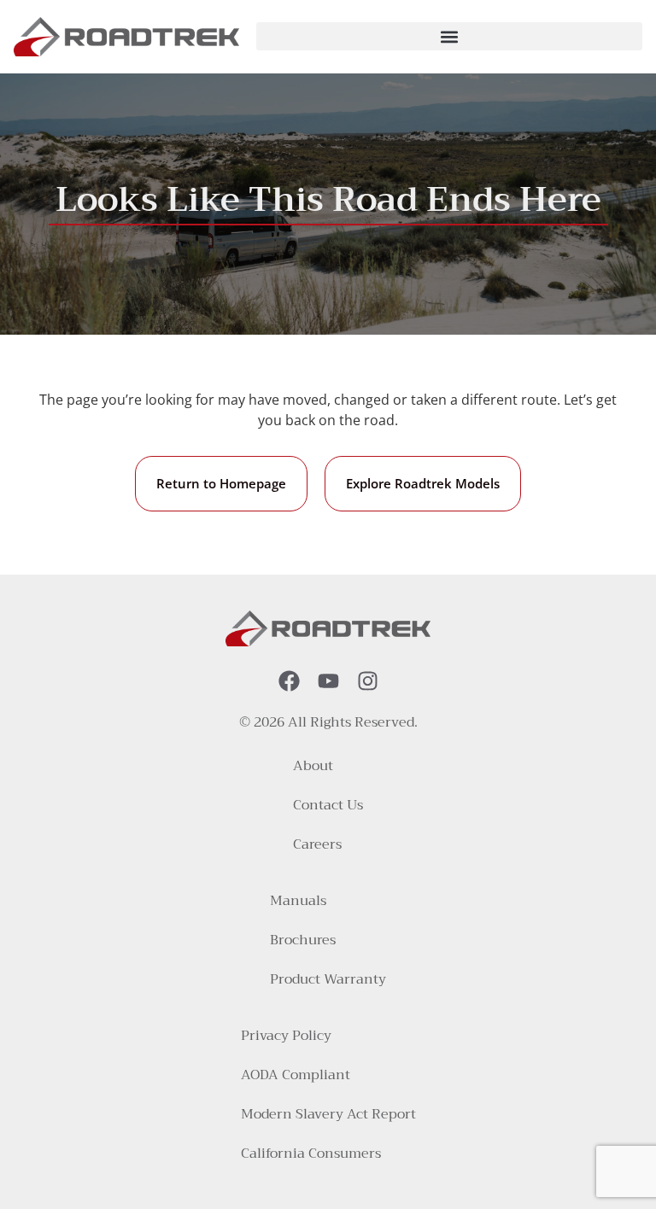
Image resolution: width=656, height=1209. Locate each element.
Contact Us (328, 805)
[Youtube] (328, 680)
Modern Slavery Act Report (328, 1114)
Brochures (303, 940)
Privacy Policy (286, 1036)
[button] (449, 36)
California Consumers (311, 1153)
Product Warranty (328, 979)
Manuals (298, 901)
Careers (317, 844)
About (313, 766)
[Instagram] (367, 680)
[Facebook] (289, 680)
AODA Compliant (295, 1075)
